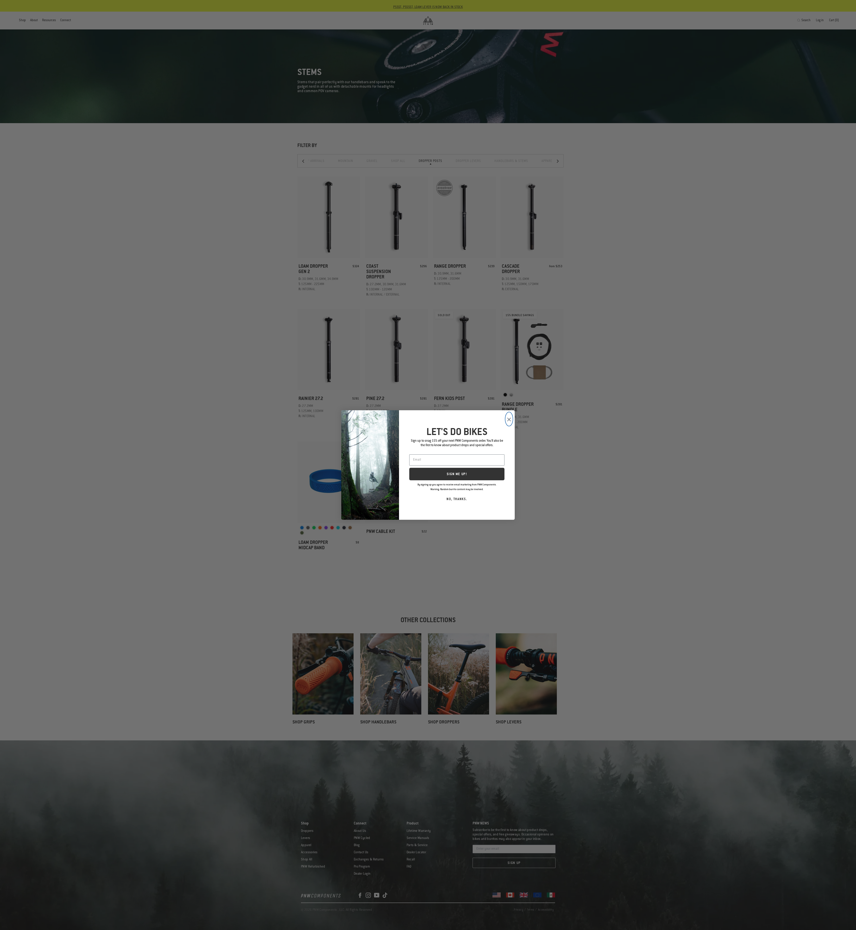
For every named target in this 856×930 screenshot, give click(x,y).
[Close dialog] (509, 419)
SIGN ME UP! (457, 474)
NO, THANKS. (457, 499)
